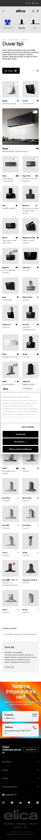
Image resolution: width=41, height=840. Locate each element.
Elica (4, 39)
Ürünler (5, 770)
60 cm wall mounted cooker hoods (20, 634)
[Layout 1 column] (33, 70)
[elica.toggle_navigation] (3, 11)
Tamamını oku (9, 667)
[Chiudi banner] (37, 389)
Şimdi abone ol (31, 750)
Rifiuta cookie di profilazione (20, 449)
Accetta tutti (20, 434)
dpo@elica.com (30, 834)
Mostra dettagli (28, 427)
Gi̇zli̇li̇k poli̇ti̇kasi (33, 824)
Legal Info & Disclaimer (9, 824)
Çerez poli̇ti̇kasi (18, 827)
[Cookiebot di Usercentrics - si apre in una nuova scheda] (24, 388)
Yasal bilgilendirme (10, 786)
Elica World (7, 761)
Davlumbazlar (13, 39)
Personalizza (19, 442)
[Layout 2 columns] (37, 70)
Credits (25, 827)
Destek (5, 778)
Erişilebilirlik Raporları (21, 824)
